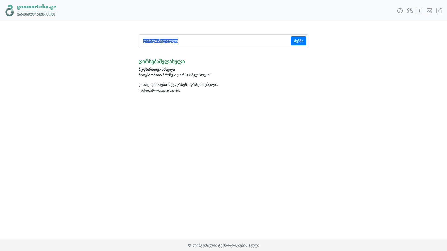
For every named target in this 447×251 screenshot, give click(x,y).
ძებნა (298, 41)
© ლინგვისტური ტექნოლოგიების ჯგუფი (223, 245)
